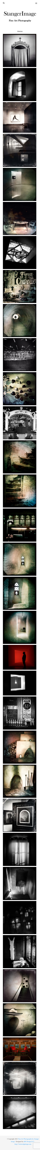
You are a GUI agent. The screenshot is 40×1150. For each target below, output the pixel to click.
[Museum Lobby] (19, 150)
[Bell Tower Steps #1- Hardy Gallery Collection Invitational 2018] (19, 456)
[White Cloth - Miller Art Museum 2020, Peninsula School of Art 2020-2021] (19, 883)
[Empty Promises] (19, 218)
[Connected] (19, 184)
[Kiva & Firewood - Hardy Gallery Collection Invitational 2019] (19, 747)
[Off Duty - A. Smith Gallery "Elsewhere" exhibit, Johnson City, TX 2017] (19, 627)
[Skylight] (19, 252)
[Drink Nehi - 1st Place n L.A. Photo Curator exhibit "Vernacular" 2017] (19, 713)
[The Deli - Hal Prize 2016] (19, 286)
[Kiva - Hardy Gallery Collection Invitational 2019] (19, 781)
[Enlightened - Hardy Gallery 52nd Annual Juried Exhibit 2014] (19, 84)
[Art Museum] (19, 117)
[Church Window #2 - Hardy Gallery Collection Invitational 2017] (19, 593)
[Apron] (19, 951)
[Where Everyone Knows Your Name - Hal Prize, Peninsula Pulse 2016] (19, 422)
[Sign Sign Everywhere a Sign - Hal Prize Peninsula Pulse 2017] (19, 354)
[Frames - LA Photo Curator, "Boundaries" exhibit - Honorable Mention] (19, 815)
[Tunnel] (19, 320)
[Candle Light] (19, 525)
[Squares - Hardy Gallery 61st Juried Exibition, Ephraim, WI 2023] (19, 985)
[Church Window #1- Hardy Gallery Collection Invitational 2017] (19, 559)
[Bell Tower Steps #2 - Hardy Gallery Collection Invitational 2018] (19, 491)
